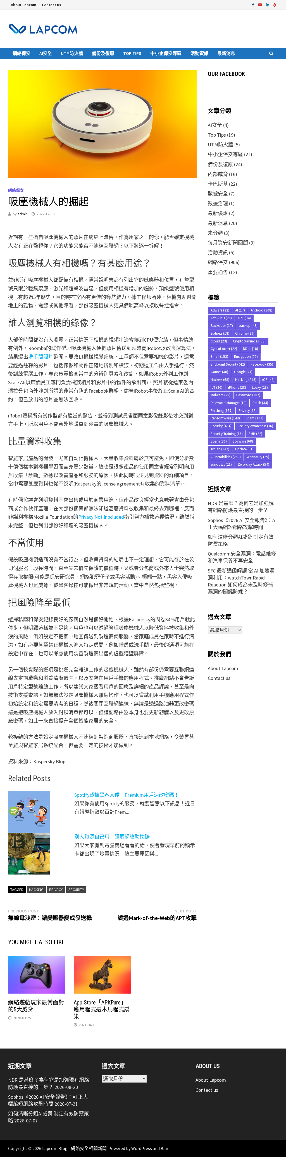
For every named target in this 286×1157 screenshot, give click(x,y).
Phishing (222, 410)
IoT (216, 387)
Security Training (227, 433)
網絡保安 (21, 53)
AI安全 (45, 53)
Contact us (51, 4)
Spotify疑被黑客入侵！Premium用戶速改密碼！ (126, 795)
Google (243, 371)
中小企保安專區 (166, 53)
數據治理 (218, 203)
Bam (165, 1148)
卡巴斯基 (218, 184)
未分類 (215, 233)
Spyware (243, 441)
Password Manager (229, 402)
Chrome (244, 333)
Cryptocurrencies (249, 341)
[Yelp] (275, 4)
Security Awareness (255, 426)
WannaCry (258, 457)
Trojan (220, 449)
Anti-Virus (221, 318)
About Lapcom (23, 4)
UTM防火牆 (72, 53)
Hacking (36, 889)
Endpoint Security (228, 364)
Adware (220, 310)
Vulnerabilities (226, 457)
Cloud (219, 341)
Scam (254, 418)
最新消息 (226, 53)
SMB (255, 433)
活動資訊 (199, 53)
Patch (260, 402)
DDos (250, 348)
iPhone (237, 387)
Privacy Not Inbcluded (101, 517)
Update (244, 449)
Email (219, 356)
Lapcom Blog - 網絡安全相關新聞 (74, 1148)
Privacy (56, 889)
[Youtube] (260, 4)
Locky (260, 387)
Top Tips (132, 53)
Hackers (220, 379)
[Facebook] (254, 4)
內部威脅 (218, 174)
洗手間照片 (40, 357)
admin (23, 213)
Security (76, 889)
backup (248, 325)
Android (261, 310)
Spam (219, 441)
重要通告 (218, 272)
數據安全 (218, 193)
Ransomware (225, 418)
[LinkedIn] (268, 4)
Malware (220, 395)
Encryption (246, 356)
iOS (268, 379)
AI (240, 310)
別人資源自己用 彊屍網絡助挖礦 (112, 837)
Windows (221, 464)
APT (244, 318)
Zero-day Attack (253, 464)
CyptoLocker (224, 348)
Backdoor (222, 325)
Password (248, 395)
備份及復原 (103, 53)
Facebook (262, 364)
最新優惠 (218, 213)
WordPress (141, 1148)
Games (219, 371)
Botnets (220, 333)
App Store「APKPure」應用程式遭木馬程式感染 (102, 1009)
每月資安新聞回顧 (228, 243)
